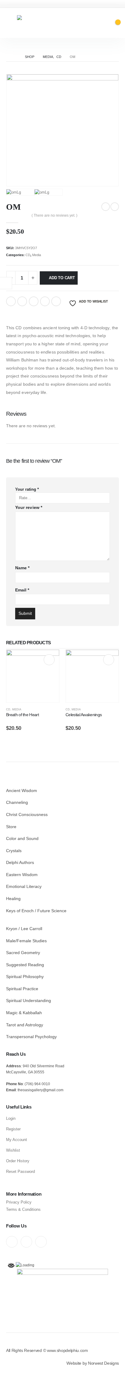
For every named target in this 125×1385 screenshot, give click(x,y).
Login (10, 1118)
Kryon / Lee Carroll (24, 928)
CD (27, 255)
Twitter (22, 301)
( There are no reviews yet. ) (54, 215)
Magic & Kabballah (24, 1012)
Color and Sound (22, 838)
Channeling (17, 802)
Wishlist (13, 1150)
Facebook (11, 301)
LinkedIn (34, 301)
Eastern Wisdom (22, 874)
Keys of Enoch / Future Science (36, 910)
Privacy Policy (19, 1202)
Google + (45, 301)
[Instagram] (41, 1242)
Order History (17, 1161)
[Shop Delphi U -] (44, 23)
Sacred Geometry (23, 952)
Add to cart (62, 278)
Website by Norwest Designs (92, 1363)
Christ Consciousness (27, 814)
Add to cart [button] (49, 659)
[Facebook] (12, 1242)
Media (36, 255)
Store (11, 826)
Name (22, 567)
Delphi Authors (20, 862)
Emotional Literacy (24, 886)
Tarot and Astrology (24, 1024)
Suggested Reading (25, 964)
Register (13, 1129)
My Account (16, 1139)
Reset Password (20, 1171)
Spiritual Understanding (28, 1000)
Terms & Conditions (23, 1209)
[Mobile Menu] (10, 23)
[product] (32, 676)
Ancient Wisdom (21, 790)
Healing (13, 898)
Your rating (27, 489)
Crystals (14, 850)
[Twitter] (26, 1242)
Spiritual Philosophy (25, 976)
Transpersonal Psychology (31, 1036)
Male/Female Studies (26, 940)
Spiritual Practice (22, 988)
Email (56, 301)
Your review (28, 507)
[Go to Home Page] (14, 57)
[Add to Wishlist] (56, 711)
